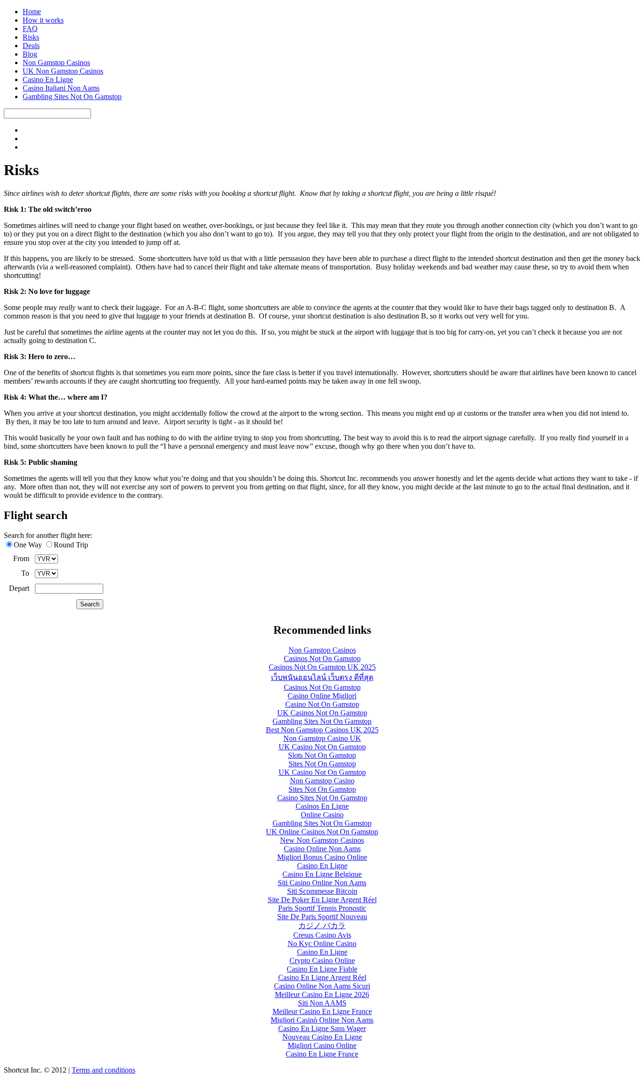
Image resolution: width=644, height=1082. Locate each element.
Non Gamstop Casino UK (322, 738)
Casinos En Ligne (322, 806)
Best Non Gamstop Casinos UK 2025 (322, 730)
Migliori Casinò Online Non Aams (322, 1020)
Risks (31, 37)
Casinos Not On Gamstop (322, 658)
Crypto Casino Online (322, 960)
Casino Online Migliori (322, 696)
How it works (43, 20)
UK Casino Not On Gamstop (322, 747)
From (21, 558)
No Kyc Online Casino (322, 943)
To (25, 573)
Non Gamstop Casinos (56, 63)
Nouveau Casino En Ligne (322, 1037)
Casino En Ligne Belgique (322, 874)
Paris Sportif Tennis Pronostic (322, 908)
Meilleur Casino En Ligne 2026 (322, 994)
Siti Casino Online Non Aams (322, 883)
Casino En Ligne (48, 79)
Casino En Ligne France (322, 1054)
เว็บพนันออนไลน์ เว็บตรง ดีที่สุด (322, 677)
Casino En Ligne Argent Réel (322, 977)
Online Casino (322, 815)
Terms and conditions (103, 1070)
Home (32, 12)
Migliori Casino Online (322, 1045)
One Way (28, 545)
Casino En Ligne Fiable (322, 969)
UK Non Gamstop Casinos (63, 71)
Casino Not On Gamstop (322, 704)
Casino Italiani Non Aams (61, 88)
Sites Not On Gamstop (322, 764)
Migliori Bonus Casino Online (322, 857)
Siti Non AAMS (322, 1003)
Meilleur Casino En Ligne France (322, 1011)
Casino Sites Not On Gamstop (322, 798)
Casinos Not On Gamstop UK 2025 (322, 667)
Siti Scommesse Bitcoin (322, 891)
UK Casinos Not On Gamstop (322, 713)
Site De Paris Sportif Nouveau (322, 917)
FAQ (30, 29)
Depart (19, 588)
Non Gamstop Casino (322, 781)
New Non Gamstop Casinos (322, 840)
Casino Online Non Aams (322, 849)
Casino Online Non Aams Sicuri (322, 986)
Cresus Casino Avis (322, 935)
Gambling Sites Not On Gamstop (72, 96)
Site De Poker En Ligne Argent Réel (322, 900)
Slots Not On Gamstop (322, 755)
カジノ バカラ (322, 926)
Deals (31, 46)
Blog (30, 54)
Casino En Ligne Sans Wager (322, 1028)
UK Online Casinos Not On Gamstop (322, 832)
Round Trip (71, 545)
